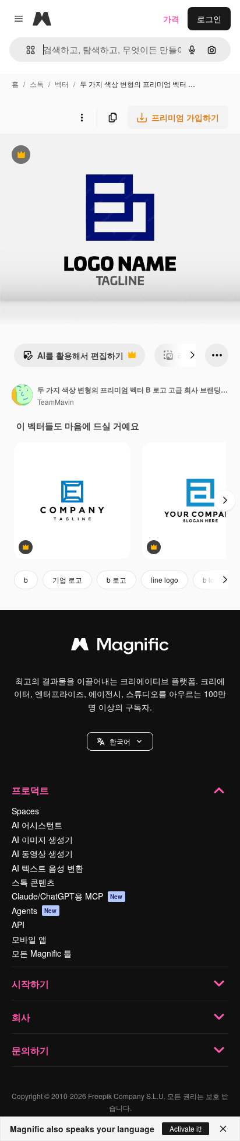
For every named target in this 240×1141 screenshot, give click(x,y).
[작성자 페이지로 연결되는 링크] (22, 396)
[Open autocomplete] (26, 50)
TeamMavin (55, 402)
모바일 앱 (29, 939)
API (18, 924)
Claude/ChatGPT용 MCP (67, 896)
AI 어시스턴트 (37, 825)
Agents (34, 910)
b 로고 (116, 579)
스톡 (37, 84)
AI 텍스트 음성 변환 (47, 868)
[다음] (192, 355)
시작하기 (30, 984)
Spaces (25, 811)
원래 (67, 156)
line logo (164, 579)
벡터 (62, 84)
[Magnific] (120, 647)
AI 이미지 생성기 (42, 839)
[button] (120, 741)
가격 (171, 18)
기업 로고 (67, 579)
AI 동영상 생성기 (42, 853)
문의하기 (30, 1050)
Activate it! (186, 1128)
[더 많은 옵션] (81, 117)
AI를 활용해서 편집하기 (73, 358)
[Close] (223, 1129)
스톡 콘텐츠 (33, 882)
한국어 (120, 741)
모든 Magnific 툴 (42, 953)
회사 (21, 1017)
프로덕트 (30, 790)
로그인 (209, 18)
